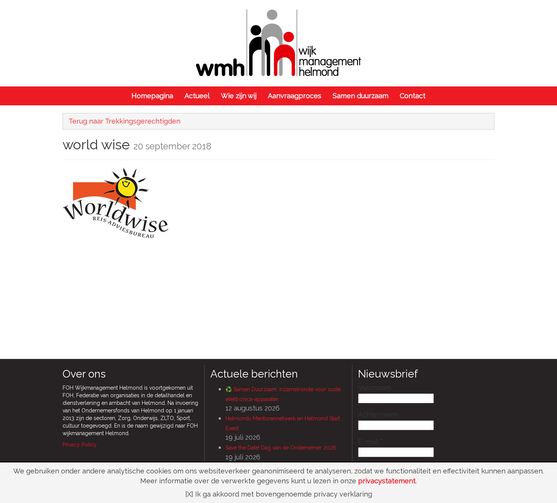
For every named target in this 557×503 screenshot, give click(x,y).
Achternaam (378, 414)
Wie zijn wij (239, 96)
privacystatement (387, 481)
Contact (413, 96)
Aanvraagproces (294, 96)
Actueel (197, 96)
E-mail (370, 441)
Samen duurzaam (360, 96)
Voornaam (374, 388)
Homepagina (152, 96)
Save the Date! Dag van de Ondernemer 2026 (280, 448)
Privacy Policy (80, 445)
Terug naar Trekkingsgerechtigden (124, 121)
